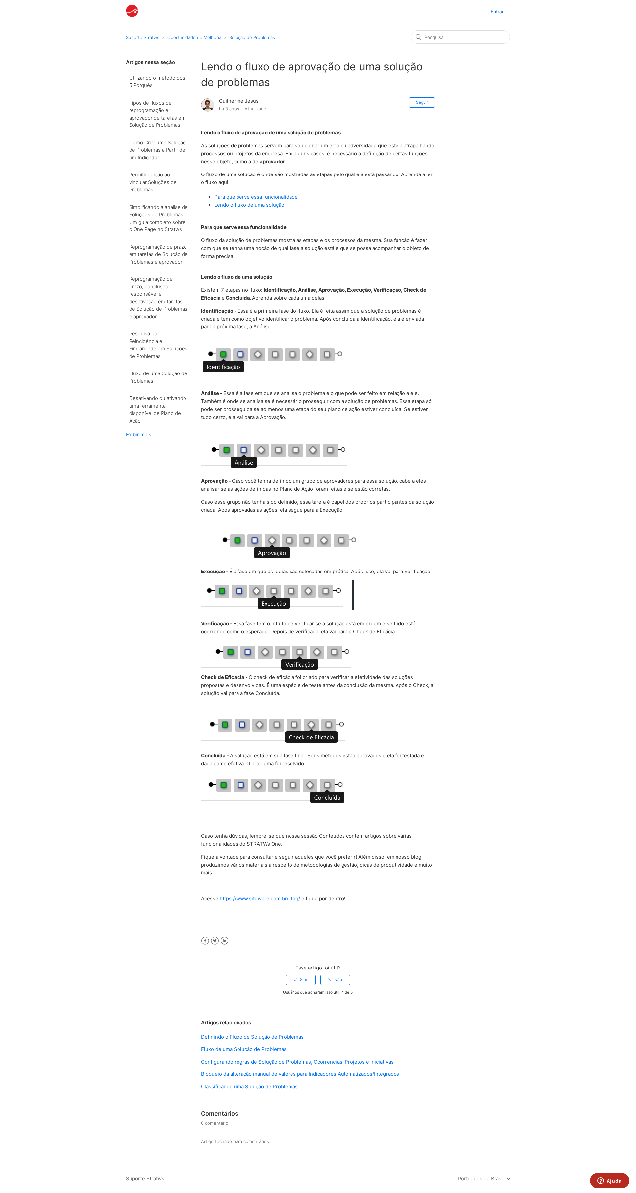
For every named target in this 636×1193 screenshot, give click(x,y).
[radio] (301, 980)
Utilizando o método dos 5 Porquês (157, 82)
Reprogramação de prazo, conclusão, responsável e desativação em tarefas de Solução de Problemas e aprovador (158, 298)
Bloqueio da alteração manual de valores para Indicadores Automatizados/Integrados (300, 1074)
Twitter (215, 941)
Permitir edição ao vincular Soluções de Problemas (153, 182)
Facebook (205, 941)
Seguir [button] (422, 102)
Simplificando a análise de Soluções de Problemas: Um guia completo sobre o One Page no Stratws (158, 218)
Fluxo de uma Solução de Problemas (158, 377)
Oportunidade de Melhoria (194, 37)
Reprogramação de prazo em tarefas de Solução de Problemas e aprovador (158, 254)
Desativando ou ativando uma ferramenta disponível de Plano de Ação (157, 409)
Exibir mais (138, 434)
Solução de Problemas (252, 37)
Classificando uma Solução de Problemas (249, 1086)
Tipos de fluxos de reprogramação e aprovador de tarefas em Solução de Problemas (157, 114)
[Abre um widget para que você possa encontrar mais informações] (609, 1181)
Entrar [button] (497, 11)
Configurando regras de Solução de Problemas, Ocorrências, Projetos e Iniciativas (297, 1062)
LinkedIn (224, 941)
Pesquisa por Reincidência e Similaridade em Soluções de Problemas (158, 344)
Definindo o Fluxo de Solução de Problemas (252, 1037)
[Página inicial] (132, 15)
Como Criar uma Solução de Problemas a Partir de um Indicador (157, 150)
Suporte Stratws (142, 37)
